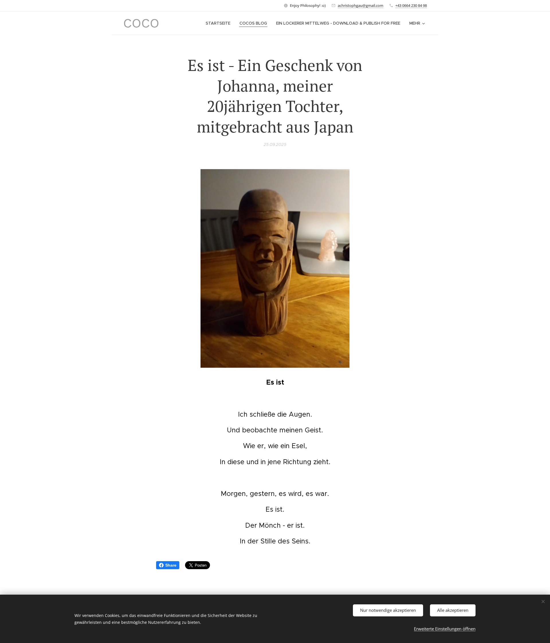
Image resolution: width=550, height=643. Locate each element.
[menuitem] (219, 23)
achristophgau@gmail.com (360, 5)
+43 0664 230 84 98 (411, 5)
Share (170, 565)
